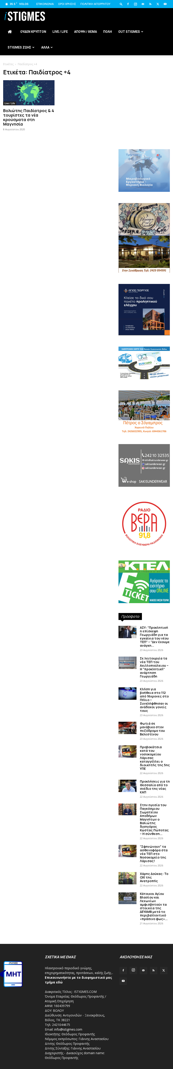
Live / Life (60, 31)
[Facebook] (128, 4)
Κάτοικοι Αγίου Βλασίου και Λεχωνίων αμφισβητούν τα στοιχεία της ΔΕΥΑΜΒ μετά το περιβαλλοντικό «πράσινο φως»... (154, 906)
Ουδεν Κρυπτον (33, 31)
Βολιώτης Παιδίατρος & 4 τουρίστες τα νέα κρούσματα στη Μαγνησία (28, 117)
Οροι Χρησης (67, 4)
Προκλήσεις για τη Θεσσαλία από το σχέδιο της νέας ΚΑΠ (155, 786)
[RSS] (150, 4)
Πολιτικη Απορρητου (95, 4)
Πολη (107, 31)
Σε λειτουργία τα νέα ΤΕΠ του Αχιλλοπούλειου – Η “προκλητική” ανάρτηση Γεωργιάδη (154, 667)
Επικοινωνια (45, 4)
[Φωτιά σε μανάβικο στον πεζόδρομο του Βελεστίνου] (127, 728)
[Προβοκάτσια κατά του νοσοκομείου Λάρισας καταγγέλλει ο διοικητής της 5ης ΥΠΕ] (127, 751)
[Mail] (142, 4)
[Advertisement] (144, 116)
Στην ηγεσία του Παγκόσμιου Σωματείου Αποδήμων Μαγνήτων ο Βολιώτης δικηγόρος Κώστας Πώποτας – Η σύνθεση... (154, 819)
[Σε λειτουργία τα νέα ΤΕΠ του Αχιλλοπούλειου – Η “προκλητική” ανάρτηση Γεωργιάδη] (127, 663)
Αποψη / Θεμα (85, 31)
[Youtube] (165, 4)
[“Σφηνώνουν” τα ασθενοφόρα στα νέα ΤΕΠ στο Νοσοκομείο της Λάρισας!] (127, 851)
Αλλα (45, 47)
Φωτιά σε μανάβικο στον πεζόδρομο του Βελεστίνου (152, 728)
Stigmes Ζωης (19, 47)
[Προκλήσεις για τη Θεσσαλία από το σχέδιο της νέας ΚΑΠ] (127, 786)
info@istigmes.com (68, 1029)
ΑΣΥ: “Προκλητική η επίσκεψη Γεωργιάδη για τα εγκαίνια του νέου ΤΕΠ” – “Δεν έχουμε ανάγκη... (155, 636)
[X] (157, 4)
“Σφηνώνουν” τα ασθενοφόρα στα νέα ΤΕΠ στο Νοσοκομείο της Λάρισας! (154, 853)
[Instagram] (135, 4)
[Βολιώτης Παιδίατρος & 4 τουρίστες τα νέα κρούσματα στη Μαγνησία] (29, 92)
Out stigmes (129, 31)
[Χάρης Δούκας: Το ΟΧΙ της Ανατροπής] (127, 878)
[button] (121, 4)
